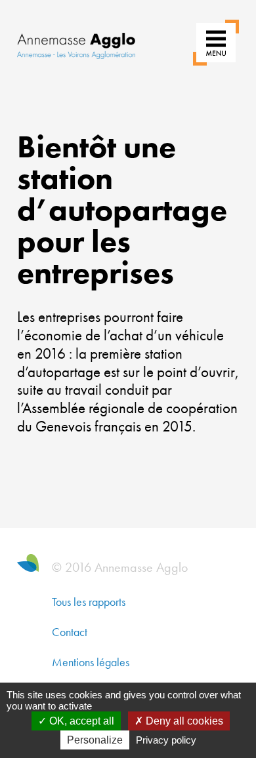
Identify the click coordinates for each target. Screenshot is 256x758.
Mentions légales (90, 661)
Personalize (95, 740)
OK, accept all (80, 721)
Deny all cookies (183, 721)
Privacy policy (166, 740)
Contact (69, 631)
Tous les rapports (88, 601)
